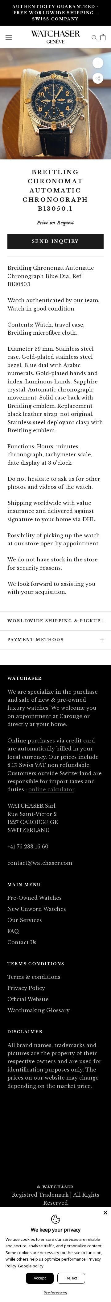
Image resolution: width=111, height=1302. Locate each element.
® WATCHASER (55, 1187)
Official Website (28, 999)
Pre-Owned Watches (34, 898)
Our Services (24, 920)
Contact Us (21, 942)
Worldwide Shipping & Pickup (54, 621)
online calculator (51, 789)
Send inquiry (56, 241)
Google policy (30, 1266)
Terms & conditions (33, 977)
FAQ (13, 931)
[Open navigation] (9, 37)
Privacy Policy (26, 988)
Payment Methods (35, 639)
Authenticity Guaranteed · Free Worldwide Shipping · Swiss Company (55, 12)
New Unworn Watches (36, 909)
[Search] (94, 37)
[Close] (105, 1213)
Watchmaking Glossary (38, 1010)
